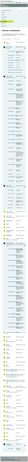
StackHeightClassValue (13, 313)
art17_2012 (9, 211)
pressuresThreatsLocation (13, 142)
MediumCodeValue (13, 277)
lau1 (7, 400)
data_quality (12, 55)
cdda (7, 224)
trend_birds (12, 67)
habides (8, 357)
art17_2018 (9, 216)
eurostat (8, 336)
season (11, 65)
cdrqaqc (11, 84)
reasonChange (13, 151)
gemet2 (8, 349)
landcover (8, 395)
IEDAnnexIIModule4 (11, 380)
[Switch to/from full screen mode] (20, 3)
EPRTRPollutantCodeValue (13, 260)
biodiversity (9, 220)
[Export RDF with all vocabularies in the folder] (24, 48)
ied (7, 365)
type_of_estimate (13, 70)
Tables (3, 14)
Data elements (4, 17)
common (8, 227)
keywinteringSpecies (13, 108)
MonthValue (12, 291)
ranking (11, 147)
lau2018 (8, 406)
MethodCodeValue (13, 286)
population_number (13, 60)
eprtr (7, 238)
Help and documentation (6, 10)
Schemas (3, 19)
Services (3, 23)
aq (6, 42)
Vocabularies (4, 21)
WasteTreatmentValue (13, 326)
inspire (8, 390)
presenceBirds (13, 139)
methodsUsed (12, 131)
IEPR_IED (8, 386)
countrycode (12, 51)
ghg (7, 352)
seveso (8, 428)
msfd (7, 415)
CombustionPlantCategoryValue (13, 248)
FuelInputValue (13, 265)
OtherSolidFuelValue (13, 301)
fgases (8, 344)
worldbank (8, 444)
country (11, 448)
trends (11, 174)
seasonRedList (13, 164)
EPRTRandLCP (10, 243)
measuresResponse (13, 127)
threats (11, 170)
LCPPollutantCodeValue (13, 270)
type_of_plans (12, 72)
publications (9, 425)
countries (12, 89)
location (11, 57)
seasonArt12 (12, 158)
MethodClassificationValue (13, 281)
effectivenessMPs (13, 93)
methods (11, 200)
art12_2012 (9, 47)
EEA (7, 1)
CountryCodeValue (13, 255)
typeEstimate (12, 176)
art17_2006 (9, 185)
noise (7, 420)
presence (11, 62)
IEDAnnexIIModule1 (11, 369)
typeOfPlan (12, 180)
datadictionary (9, 230)
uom (7, 436)
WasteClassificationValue (13, 323)
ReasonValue (12, 307)
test (7, 432)
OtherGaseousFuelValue (13, 295)
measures (12, 111)
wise (7, 439)
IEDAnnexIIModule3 (11, 374)
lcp (7, 411)
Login (18, 2)
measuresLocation (13, 118)
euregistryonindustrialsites (11, 332)
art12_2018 (9, 76)
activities (11, 190)
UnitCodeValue (13, 317)
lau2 (7, 403)
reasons (11, 204)
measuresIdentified (13, 115)
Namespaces (4, 25)
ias (7, 361)
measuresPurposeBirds (13, 123)
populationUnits (13, 134)
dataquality (9, 235)
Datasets (3, 12)
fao (7, 340)
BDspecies (12, 80)
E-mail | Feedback (5, 457)
